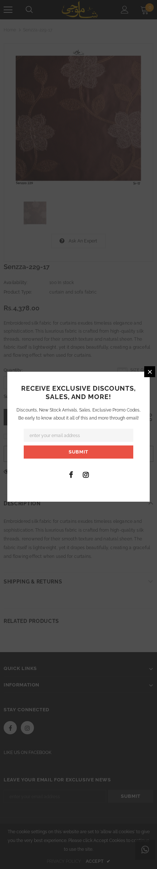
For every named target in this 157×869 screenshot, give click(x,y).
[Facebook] (70, 474)
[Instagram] (85, 474)
